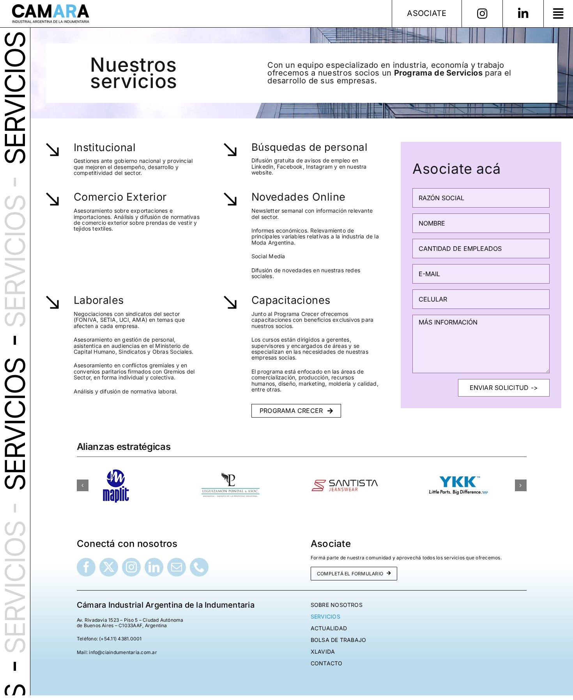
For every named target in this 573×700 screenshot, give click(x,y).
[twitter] (108, 567)
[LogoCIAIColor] (51, 7)
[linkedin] (154, 567)
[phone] (199, 567)
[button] (82, 485)
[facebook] (86, 567)
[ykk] (459, 469)
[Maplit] (116, 469)
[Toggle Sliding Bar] (558, 13)
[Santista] (345, 469)
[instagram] (131, 567)
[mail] (176, 567)
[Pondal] (230, 469)
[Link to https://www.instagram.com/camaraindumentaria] (482, 13)
